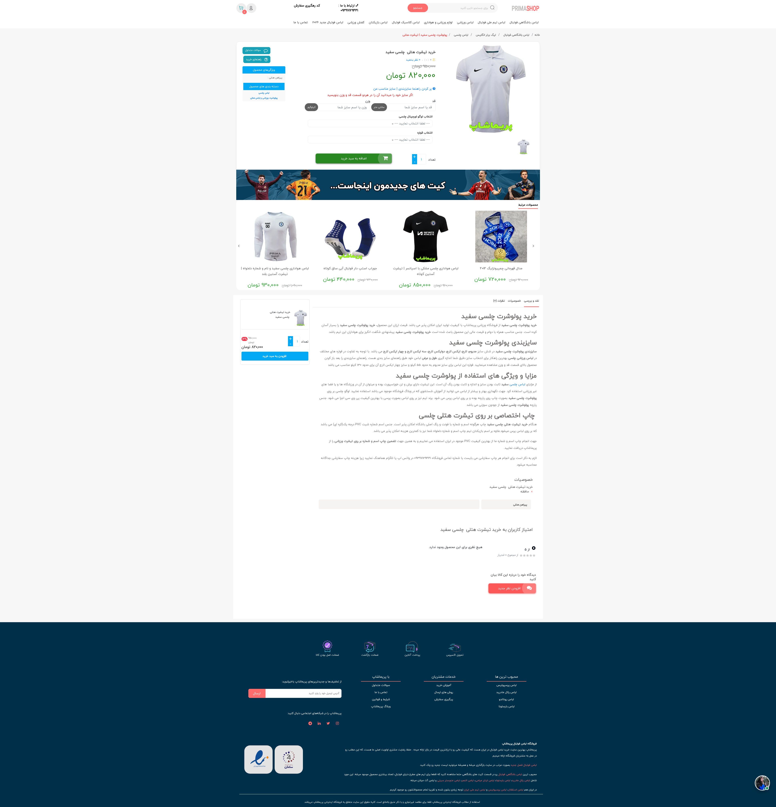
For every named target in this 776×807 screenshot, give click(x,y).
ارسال (257, 693)
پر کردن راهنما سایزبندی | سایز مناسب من (403, 89)
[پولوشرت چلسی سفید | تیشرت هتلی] (489, 89)
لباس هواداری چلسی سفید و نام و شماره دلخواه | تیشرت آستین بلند (275, 271)
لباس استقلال (515, 789)
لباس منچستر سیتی (448, 780)
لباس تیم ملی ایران (474, 789)
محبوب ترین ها (506, 676)
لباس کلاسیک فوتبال (406, 22)
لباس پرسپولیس (506, 685)
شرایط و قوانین (381, 699)
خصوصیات (514, 300)
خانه (537, 34)
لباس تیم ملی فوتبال (491, 22)
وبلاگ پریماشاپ (381, 706)
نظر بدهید (412, 59)
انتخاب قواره (424, 132)
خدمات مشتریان (444, 676)
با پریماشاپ (380, 676)
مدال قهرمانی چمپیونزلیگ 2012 (501, 268)
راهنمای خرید (254, 59)
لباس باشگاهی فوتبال (524, 22)
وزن (367, 101)
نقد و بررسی (531, 300)
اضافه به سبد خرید (354, 158)
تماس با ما (300, 22)
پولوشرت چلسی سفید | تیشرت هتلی (425, 34)
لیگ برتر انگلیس (486, 34)
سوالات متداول (253, 50)
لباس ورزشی (465, 22)
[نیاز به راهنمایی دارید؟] (762, 782)
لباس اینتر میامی (484, 780)
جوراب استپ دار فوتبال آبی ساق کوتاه (350, 268)
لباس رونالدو (506, 699)
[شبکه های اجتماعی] (337, 724)
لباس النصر (468, 780)
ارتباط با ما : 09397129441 (348, 8)
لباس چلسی (461, 34)
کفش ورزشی (356, 22)
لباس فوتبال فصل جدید (524, 765)
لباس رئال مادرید (506, 692)
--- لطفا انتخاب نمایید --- (411, 123)
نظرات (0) (499, 300)
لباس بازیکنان (378, 22)
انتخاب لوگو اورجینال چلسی (415, 116)
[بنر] (388, 185)
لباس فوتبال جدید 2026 (327, 22)
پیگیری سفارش (443, 699)
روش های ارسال (443, 692)
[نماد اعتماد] (258, 759)
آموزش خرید (443, 685)
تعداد (431, 159)
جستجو (417, 7)
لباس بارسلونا (507, 706)
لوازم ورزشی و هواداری (438, 22)
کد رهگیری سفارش (307, 5)
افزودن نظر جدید (509, 588)
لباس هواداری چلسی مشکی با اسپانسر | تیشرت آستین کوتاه (425, 271)
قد (433, 101)
